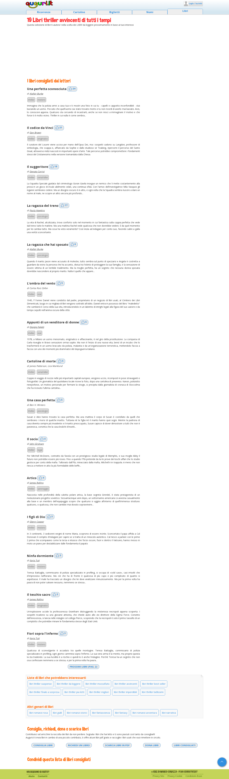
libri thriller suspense (40, 683)
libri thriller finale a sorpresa (44, 692)
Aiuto (32, 776)
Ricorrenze (43, 12)
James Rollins (36, 482)
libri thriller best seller (154, 683)
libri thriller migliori (99, 692)
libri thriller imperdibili (125, 692)
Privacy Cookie (174, 775)
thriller (31, 99)
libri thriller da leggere (68, 683)
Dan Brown (35, 132)
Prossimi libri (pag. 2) (83, 666)
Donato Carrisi (37, 171)
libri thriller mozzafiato (98, 683)
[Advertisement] (114, 52)
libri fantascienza (101, 712)
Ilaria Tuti (35, 560)
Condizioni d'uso (194, 775)
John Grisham (37, 443)
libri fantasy (121, 712)
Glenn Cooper (37, 521)
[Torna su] (222, 762)
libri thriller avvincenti (126, 683)
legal (40, 449)
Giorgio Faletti (37, 327)
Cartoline (79, 12)
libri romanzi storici (77, 712)
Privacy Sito (158, 775)
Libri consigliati (185, 745)
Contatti (42, 776)
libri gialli (57, 712)
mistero (41, 99)
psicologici (43, 216)
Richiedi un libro (79, 745)
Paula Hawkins (37, 210)
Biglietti (114, 12)
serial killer (43, 177)
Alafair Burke (36, 93)
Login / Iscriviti (195, 4)
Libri (185, 11)
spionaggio (43, 488)
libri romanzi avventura (145, 712)
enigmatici (43, 138)
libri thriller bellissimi (152, 692)
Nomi (149, 12)
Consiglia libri (43, 745)
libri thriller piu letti (74, 692)
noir (39, 294)
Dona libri (152, 745)
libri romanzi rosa (38, 712)
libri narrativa (169, 712)
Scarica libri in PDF (117, 745)
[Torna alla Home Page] (39, 4)
